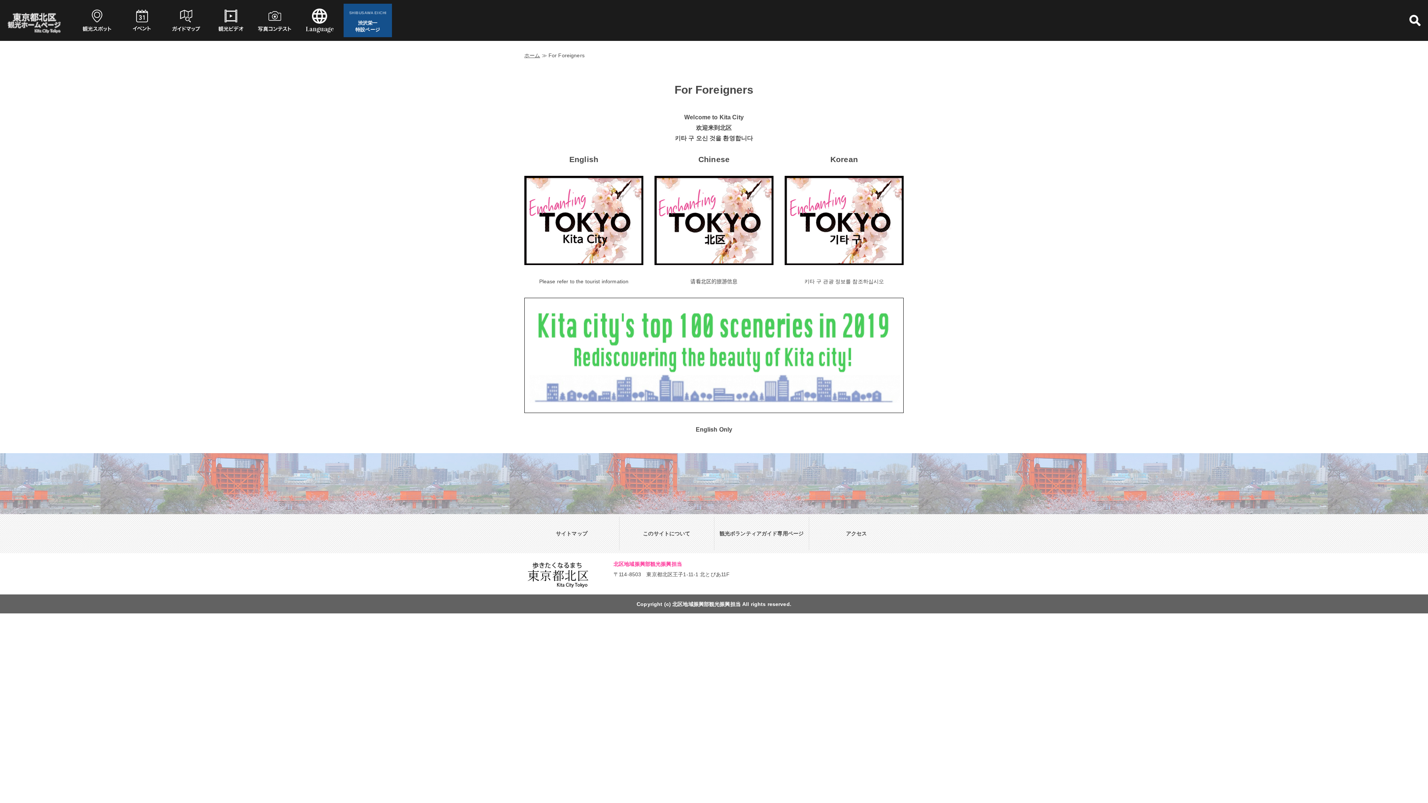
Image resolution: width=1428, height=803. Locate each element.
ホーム (532, 55)
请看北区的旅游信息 (713, 281)
